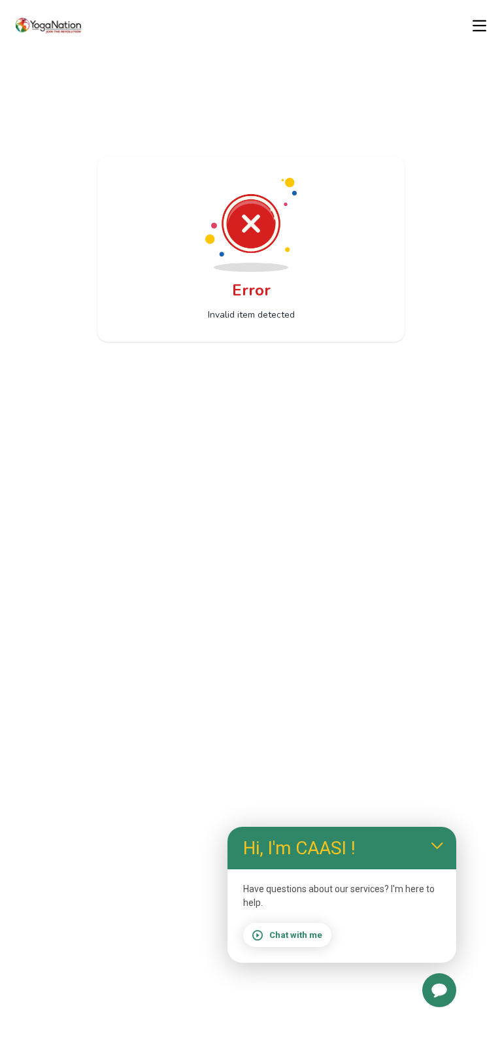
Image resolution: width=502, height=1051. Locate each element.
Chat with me (295, 935)
